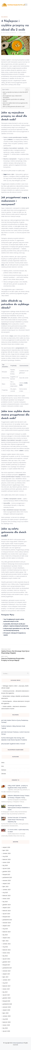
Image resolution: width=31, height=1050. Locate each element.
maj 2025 (5, 892)
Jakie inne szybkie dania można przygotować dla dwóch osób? (15, 103)
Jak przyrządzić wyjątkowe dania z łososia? (13, 743)
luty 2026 (5, 865)
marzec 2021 (6, 989)
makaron (10, 139)
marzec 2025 (6, 898)
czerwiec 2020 (7, 1016)
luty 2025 (5, 901)
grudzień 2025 (7, 871)
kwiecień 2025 (7, 895)
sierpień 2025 (6, 883)
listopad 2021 (6, 965)
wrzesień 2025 (7, 880)
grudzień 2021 (7, 962)
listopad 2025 (6, 874)
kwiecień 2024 (7, 910)
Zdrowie (3, 773)
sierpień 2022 (6, 937)
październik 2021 (7, 968)
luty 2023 (5, 935)
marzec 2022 (6, 953)
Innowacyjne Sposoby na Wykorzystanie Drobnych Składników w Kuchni (19, 807)
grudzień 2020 (7, 998)
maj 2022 (5, 947)
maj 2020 (5, 1019)
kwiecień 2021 (7, 986)
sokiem (21, 450)
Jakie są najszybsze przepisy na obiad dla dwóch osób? (15, 93)
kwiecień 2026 (7, 859)
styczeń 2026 (6, 868)
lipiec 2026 (5, 850)
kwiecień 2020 (7, 1022)
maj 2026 (5, 856)
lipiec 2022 (5, 941)
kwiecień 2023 (7, 932)
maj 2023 (5, 928)
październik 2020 (7, 1004)
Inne (2, 766)
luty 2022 (5, 956)
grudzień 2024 (7, 904)
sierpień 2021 (6, 974)
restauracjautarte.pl (17, 1043)
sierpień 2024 (6, 907)
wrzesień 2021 (7, 971)
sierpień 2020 (6, 1010)
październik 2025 (7, 877)
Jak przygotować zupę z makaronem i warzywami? (12, 96)
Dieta (2, 762)
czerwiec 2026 (7, 853)
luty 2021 (5, 992)
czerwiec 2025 (7, 889)
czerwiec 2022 (7, 944)
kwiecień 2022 (7, 950)
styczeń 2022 (6, 959)
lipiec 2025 (5, 886)
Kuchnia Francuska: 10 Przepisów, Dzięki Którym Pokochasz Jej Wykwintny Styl (17, 819)
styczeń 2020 (6, 1031)
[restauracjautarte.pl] (13, 5)
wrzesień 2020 (7, 1007)
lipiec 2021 (5, 977)
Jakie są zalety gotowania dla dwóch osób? (14, 106)
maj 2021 (5, 983)
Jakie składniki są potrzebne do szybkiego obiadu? (14, 100)
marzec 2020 (6, 1025)
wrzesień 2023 (7, 922)
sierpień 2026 (6, 847)
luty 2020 (5, 1028)
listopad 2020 (6, 1001)
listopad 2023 (6, 916)
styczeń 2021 (6, 995)
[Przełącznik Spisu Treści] (26, 89)
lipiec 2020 (5, 1013)
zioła (2, 265)
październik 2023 (7, 919)
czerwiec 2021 (7, 980)
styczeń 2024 (6, 913)
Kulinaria (4, 17)
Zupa (5, 174)
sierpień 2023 (6, 925)
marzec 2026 (6, 862)
